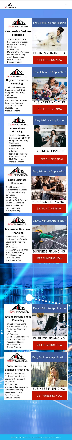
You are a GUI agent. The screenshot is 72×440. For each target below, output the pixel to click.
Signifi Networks (56, 437)
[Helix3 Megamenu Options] (66, 5)
